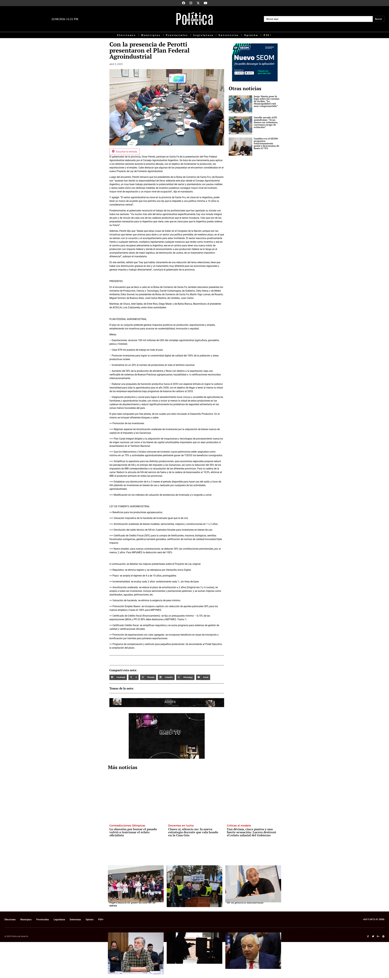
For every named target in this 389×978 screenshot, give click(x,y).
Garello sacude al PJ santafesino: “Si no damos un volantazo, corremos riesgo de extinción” (266, 122)
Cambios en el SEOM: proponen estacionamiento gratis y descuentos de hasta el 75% (266, 143)
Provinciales (177, 35)
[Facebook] (183, 3)
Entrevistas (229, 35)
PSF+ (268, 35)
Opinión (251, 35)
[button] (118, 677)
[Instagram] (190, 3)
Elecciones (126, 35)
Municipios (151, 35)
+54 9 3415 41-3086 (373, 919)
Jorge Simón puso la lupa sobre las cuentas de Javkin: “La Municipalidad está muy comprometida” (266, 101)
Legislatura (203, 35)
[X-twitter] (198, 3)
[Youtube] (205, 3)
